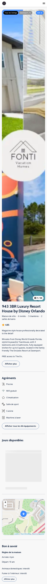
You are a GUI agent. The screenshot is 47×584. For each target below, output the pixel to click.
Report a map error (38, 534)
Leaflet (16, 534)
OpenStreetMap (26, 534)
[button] (27, 520)
